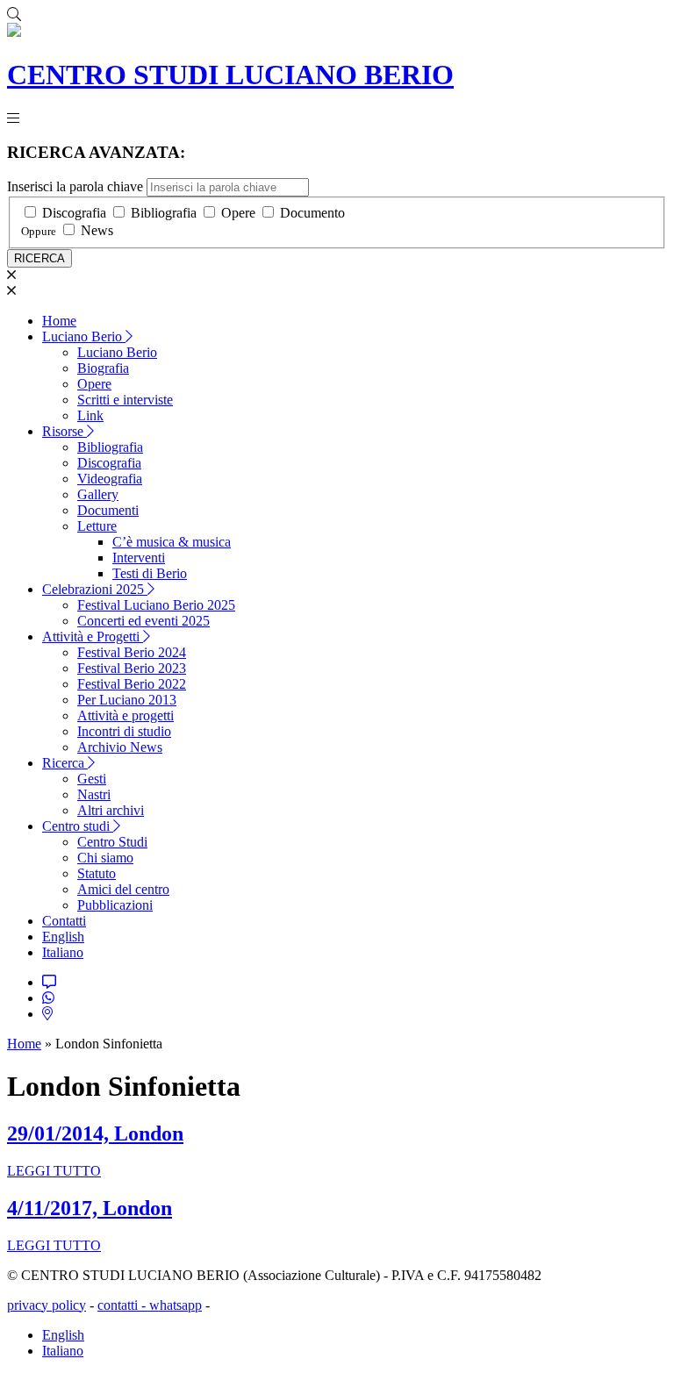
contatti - (123, 1305)
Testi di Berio (149, 573)
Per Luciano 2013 (126, 699)
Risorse (64, 431)
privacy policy (46, 1305)
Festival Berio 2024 (131, 652)
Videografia (109, 478)
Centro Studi (112, 841)
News (97, 230)
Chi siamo (105, 857)
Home (59, 320)
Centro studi (77, 826)
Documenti (108, 510)
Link (90, 415)
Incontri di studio (124, 731)
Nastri (94, 794)
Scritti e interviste (125, 399)
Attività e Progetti (92, 636)
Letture (97, 525)
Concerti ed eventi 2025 (143, 620)
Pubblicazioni (115, 904)
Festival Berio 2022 (131, 683)
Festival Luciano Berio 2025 (156, 604)
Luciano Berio (83, 336)
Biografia (103, 368)
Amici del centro (123, 889)
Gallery (97, 494)
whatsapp (175, 1305)
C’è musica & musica (171, 541)
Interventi (138, 557)
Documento (312, 212)
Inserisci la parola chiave (75, 186)
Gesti (91, 778)
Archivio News (119, 747)
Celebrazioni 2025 (94, 589)
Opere (238, 212)
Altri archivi (110, 810)
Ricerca (65, 762)
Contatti (64, 920)
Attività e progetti (125, 715)
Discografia (74, 212)
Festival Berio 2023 (131, 668)
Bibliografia (164, 212)
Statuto (96, 873)
